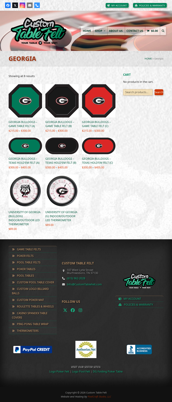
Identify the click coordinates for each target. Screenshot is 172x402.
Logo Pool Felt (81, 371)
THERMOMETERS (27, 331)
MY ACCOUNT (132, 299)
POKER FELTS (25, 256)
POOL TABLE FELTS (28, 262)
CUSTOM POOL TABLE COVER (35, 282)
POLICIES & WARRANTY (138, 304)
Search (159, 92)
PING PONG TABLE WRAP (32, 324)
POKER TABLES (25, 269)
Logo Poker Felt (59, 371)
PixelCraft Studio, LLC (99, 396)
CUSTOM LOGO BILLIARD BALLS (30, 291)
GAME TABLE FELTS (28, 249)
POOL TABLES (25, 275)
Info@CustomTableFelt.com (84, 284)
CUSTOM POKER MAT (30, 300)
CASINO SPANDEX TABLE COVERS (30, 315)
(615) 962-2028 (76, 278)
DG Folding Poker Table (108, 371)
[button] (163, 31)
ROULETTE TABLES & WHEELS (35, 306)
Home (148, 58)
